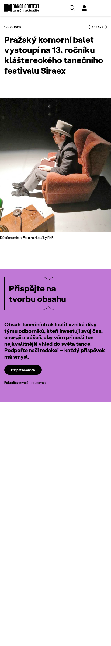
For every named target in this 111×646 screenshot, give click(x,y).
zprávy (98, 27)
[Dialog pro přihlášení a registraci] (84, 8)
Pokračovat (13, 383)
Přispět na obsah (23, 370)
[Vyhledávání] (72, 8)
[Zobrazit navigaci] (102, 8)
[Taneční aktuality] (21, 8)
